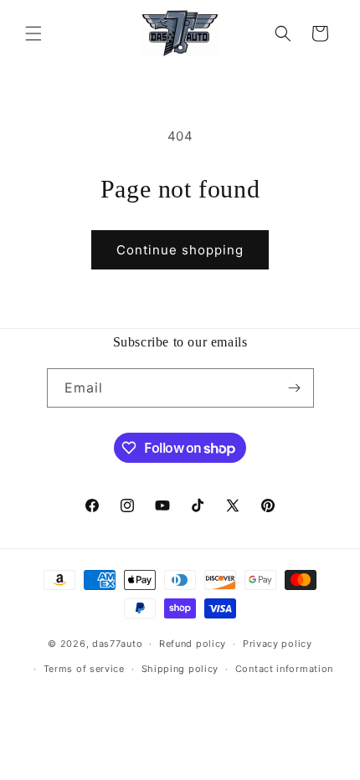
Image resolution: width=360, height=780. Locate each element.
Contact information (284, 669)
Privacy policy (277, 643)
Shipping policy (180, 669)
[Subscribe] (294, 388)
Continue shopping (180, 250)
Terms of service (84, 669)
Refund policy (192, 643)
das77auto (117, 643)
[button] (33, 33)
